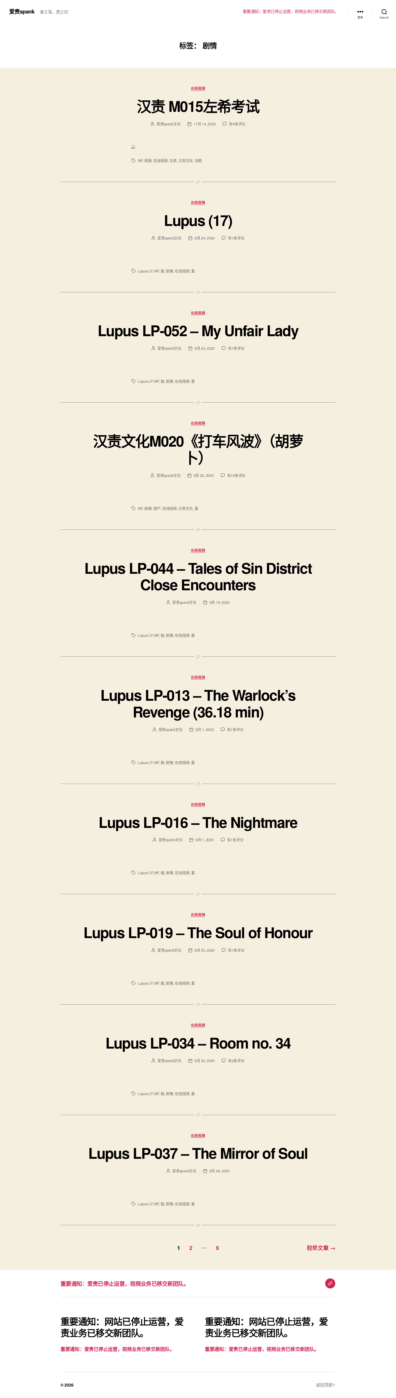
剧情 (147, 160)
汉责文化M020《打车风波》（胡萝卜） (198, 449)
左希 (172, 160)
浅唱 (198, 160)
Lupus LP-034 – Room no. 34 (198, 1042)
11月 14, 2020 (205, 123)
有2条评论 (236, 1060)
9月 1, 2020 (204, 729)
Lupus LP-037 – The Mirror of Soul (198, 1152)
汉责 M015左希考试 (198, 105)
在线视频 (198, 88)
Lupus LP (145, 271)
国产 (156, 508)
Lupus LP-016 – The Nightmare (198, 821)
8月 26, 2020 (219, 1170)
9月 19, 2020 (219, 602)
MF (140, 160)
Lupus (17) (198, 220)
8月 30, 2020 (205, 950)
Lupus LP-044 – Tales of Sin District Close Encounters (198, 576)
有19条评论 (236, 475)
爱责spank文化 (169, 123)
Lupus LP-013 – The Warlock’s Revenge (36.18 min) (198, 703)
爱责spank (21, 11)
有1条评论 (236, 238)
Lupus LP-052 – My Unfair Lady (198, 330)
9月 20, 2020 (204, 475)
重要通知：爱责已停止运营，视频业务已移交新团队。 (291, 11)
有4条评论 (237, 123)
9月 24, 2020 (205, 238)
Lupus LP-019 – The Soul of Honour (197, 932)
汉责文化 (185, 160)
